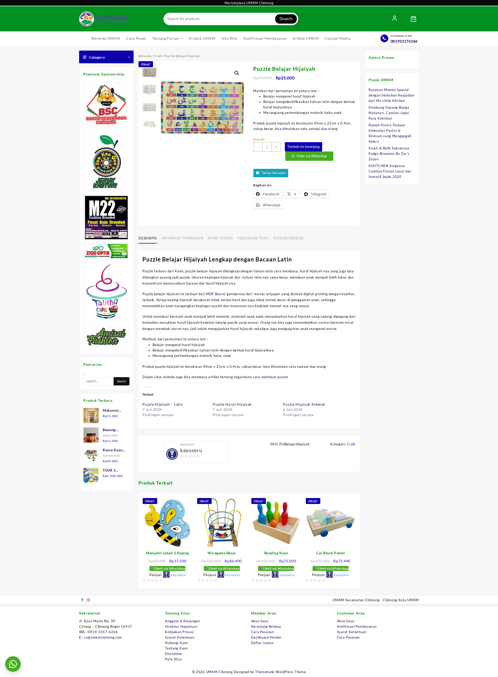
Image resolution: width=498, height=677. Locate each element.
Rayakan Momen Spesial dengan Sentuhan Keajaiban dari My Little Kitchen (391, 95)
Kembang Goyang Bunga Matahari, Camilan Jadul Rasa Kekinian (389, 112)
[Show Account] (394, 19)
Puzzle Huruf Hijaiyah (232, 404)
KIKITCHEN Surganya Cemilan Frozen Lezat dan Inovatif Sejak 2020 (390, 171)
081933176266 (404, 41)
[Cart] (413, 19)
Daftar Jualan (262, 643)
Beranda (145, 56)
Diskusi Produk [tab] (289, 238)
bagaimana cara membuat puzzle (261, 377)
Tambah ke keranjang (303, 147)
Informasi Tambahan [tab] (182, 238)
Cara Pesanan (262, 632)
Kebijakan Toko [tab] (253, 238)
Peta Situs (173, 659)
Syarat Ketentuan (179, 637)
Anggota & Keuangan (182, 621)
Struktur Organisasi (181, 626)
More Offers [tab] (220, 238)
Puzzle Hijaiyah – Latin (162, 404)
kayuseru (191, 450)
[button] (236, 73)
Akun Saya (259, 621)
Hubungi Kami (176, 643)
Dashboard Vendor (266, 637)
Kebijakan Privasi (179, 632)
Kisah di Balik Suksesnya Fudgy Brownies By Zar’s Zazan (389, 153)
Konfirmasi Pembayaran (357, 626)
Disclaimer (174, 654)
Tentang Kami (176, 648)
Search (286, 19)
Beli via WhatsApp (170, 568)
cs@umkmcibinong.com (103, 637)
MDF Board (215, 294)
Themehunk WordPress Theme (280, 672)
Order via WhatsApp (311, 156)
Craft (158, 56)
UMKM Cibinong (219, 672)
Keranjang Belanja (266, 626)
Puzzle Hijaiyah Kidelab (304, 404)
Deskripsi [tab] (148, 238)
